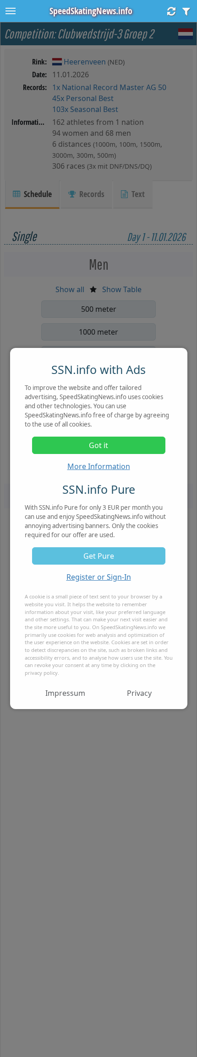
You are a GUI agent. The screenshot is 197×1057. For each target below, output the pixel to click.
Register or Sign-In (98, 577)
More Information (98, 466)
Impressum (65, 693)
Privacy (139, 693)
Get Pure (98, 556)
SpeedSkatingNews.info (90, 11)
